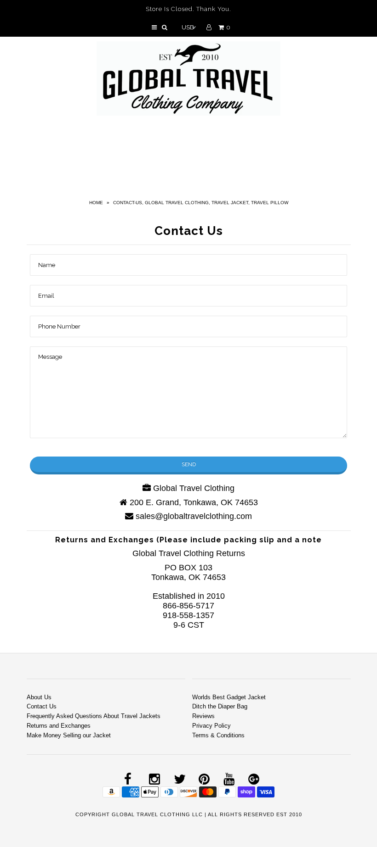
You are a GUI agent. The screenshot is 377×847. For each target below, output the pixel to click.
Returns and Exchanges (59, 725)
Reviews (203, 716)
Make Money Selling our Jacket (69, 735)
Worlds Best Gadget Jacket (229, 697)
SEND (189, 464)
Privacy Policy (211, 725)
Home (96, 202)
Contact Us (42, 706)
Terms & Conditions (218, 735)
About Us (39, 697)
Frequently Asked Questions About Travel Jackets (93, 716)
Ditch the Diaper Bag (219, 706)
